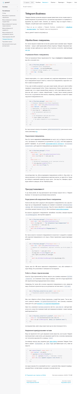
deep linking (53, 341)
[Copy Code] (69, 64)
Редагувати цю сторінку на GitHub (36, 375)
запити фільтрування (62, 209)
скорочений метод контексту (54, 143)
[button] (10, 7)
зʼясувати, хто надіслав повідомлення (48, 303)
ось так (27, 50)
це (36, 131)
